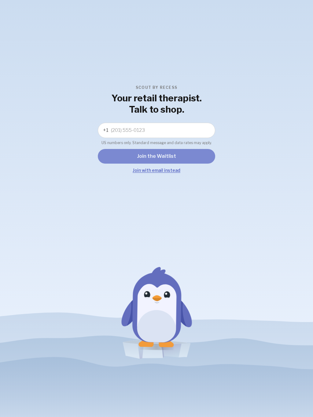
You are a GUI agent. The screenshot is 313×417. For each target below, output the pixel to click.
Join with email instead (156, 170)
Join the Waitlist (156, 156)
